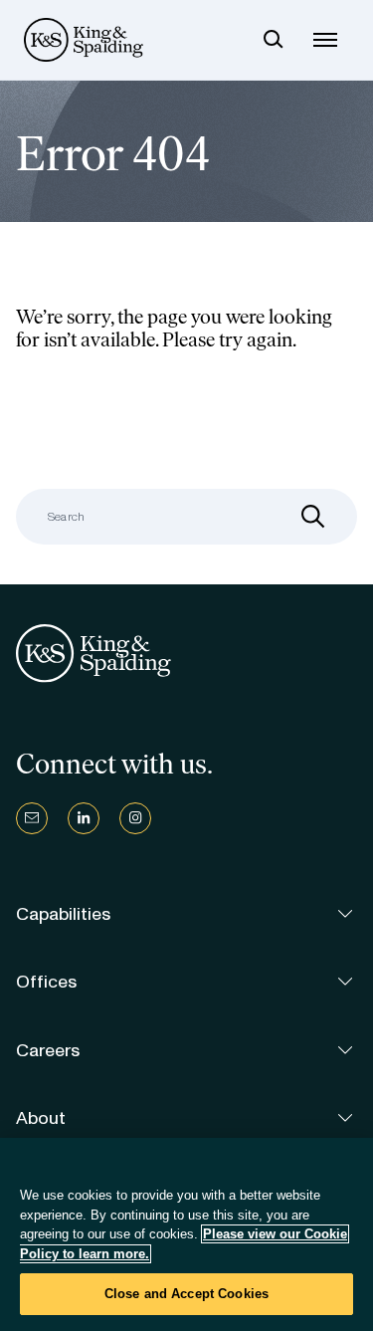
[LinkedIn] (83, 818)
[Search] (273, 40)
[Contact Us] (32, 818)
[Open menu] (325, 40)
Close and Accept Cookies (186, 1293)
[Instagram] (135, 818)
